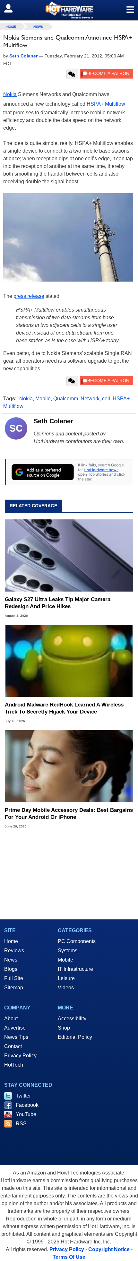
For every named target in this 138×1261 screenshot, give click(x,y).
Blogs (10, 969)
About (11, 1018)
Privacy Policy (20, 1055)
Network (90, 398)
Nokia (10, 94)
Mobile (43, 398)
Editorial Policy (75, 1037)
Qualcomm (65, 398)
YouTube (26, 1114)
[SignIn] (12, 8)
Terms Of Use (69, 1257)
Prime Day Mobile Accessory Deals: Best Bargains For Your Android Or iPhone (69, 813)
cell (106, 398)
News (38, 26)
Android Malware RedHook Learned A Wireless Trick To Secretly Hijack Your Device (64, 708)
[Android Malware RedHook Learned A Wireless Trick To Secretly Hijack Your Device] (69, 661)
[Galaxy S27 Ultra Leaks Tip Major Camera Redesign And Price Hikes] (69, 555)
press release (28, 296)
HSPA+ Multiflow (106, 104)
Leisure (66, 978)
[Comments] (72, 74)
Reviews (14, 950)
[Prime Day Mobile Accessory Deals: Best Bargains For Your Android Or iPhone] (69, 766)
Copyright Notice (109, 1249)
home (11, 26)
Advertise (15, 1028)
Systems (67, 950)
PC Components (77, 941)
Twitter (23, 1096)
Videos (66, 987)
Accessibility (72, 1018)
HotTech (13, 1065)
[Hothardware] (69, 10)
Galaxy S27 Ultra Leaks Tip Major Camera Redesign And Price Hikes (57, 602)
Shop (64, 1028)
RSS (21, 1123)
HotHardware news (101, 469)
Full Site (13, 978)
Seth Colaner (53, 421)
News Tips (16, 1037)
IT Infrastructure (75, 969)
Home (11, 941)
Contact (13, 1046)
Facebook (27, 1105)
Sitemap (13, 987)
